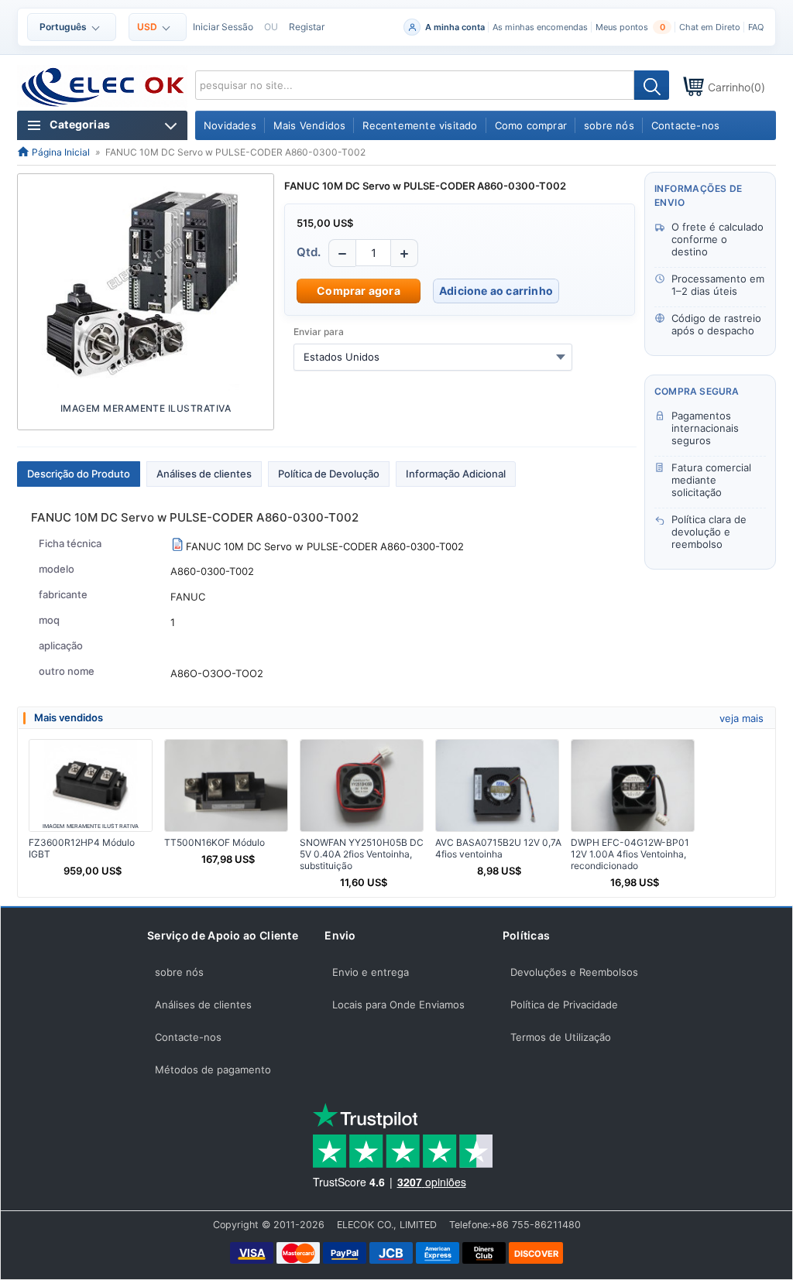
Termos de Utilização (560, 1037)
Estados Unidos (341, 357)
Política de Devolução (328, 473)
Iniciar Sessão (223, 27)
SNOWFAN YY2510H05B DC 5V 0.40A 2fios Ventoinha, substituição (362, 854)
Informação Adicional (456, 473)
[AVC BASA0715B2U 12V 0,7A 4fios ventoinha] (497, 785)
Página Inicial (59, 152)
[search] (651, 85)
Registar (306, 27)
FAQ (756, 27)
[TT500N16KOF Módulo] (226, 785)
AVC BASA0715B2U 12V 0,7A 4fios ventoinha (498, 848)
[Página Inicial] (103, 87)
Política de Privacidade (564, 1004)
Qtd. (309, 252)
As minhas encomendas (540, 27)
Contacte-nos (188, 1037)
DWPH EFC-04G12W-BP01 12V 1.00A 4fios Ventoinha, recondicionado (630, 854)
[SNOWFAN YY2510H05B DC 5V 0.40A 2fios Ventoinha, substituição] (362, 785)
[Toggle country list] (560, 356)
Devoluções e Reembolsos (574, 972)
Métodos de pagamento (213, 1069)
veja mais (741, 718)
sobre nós (179, 972)
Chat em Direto (709, 27)
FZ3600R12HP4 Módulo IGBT (82, 848)
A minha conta (455, 27)
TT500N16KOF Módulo (214, 842)
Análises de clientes (204, 473)
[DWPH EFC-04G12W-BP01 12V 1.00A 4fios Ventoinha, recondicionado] (633, 785)
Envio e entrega (370, 972)
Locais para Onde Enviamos (398, 1004)
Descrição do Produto (78, 473)
